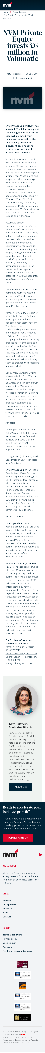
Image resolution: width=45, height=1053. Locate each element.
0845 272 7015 (13, 650)
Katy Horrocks (14, 74)
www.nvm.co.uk (14, 633)
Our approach (9, 904)
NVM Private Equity (7, 5)
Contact (7, 916)
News (6, 912)
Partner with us (18, 837)
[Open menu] (40, 5)
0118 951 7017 (14, 660)
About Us (7, 908)
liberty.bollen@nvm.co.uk (19, 663)
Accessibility (9, 947)
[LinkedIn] (40, 855)
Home (5, 12)
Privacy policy (10, 939)
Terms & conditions (12, 935)
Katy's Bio (21, 786)
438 (23, 1034)
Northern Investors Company (17, 951)
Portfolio (7, 900)
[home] (10, 853)
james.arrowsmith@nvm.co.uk (21, 653)
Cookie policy (9, 943)
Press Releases (20, 12)
